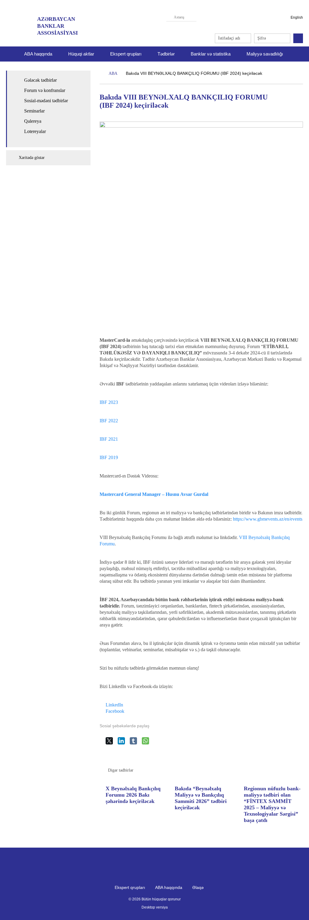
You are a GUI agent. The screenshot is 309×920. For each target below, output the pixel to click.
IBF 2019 (109, 457)
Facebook (115, 711)
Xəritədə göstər (32, 157)
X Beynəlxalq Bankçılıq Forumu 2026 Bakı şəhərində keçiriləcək (133, 794)
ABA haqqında (168, 887)
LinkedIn (114, 704)
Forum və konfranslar (44, 90)
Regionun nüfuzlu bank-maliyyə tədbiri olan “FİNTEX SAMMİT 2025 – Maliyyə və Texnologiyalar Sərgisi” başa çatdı (272, 804)
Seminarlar (34, 110)
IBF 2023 (109, 402)
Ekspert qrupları (126, 53)
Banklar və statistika (211, 53)
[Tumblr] (136, 743)
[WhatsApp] (148, 743)
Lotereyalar (35, 131)
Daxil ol (298, 38)
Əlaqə (198, 887)
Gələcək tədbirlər (40, 80)
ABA (113, 73)
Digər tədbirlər (120, 770)
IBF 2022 (109, 420)
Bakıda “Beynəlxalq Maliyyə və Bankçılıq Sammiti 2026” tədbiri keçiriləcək (201, 798)
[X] (112, 743)
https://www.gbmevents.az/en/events (267, 519)
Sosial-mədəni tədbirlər (46, 100)
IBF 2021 (109, 439)
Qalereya (32, 121)
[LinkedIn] (124, 743)
